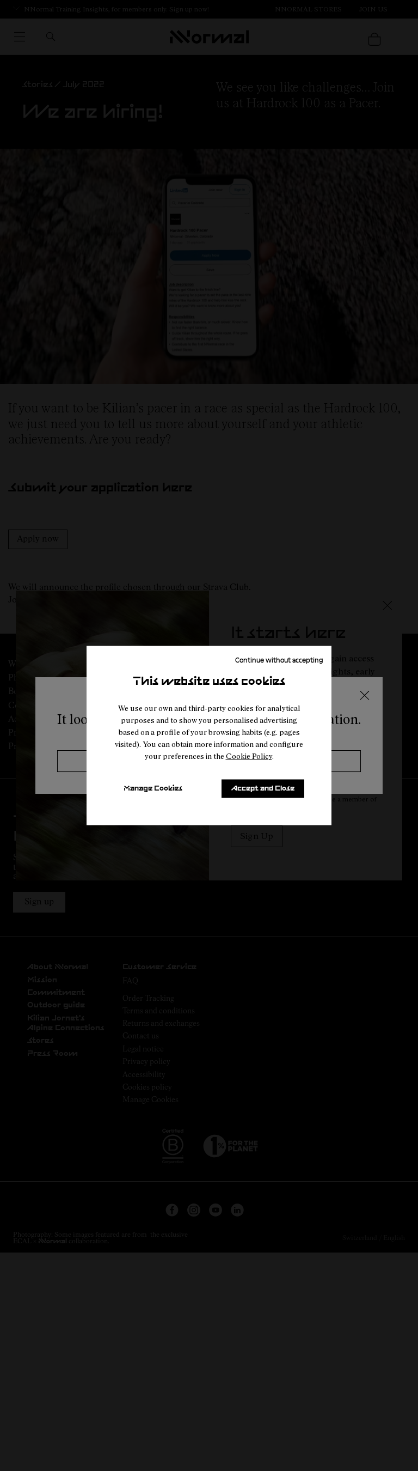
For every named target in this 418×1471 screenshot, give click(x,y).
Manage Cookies (153, 788)
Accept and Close (262, 788)
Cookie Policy (249, 756)
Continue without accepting (279, 660)
